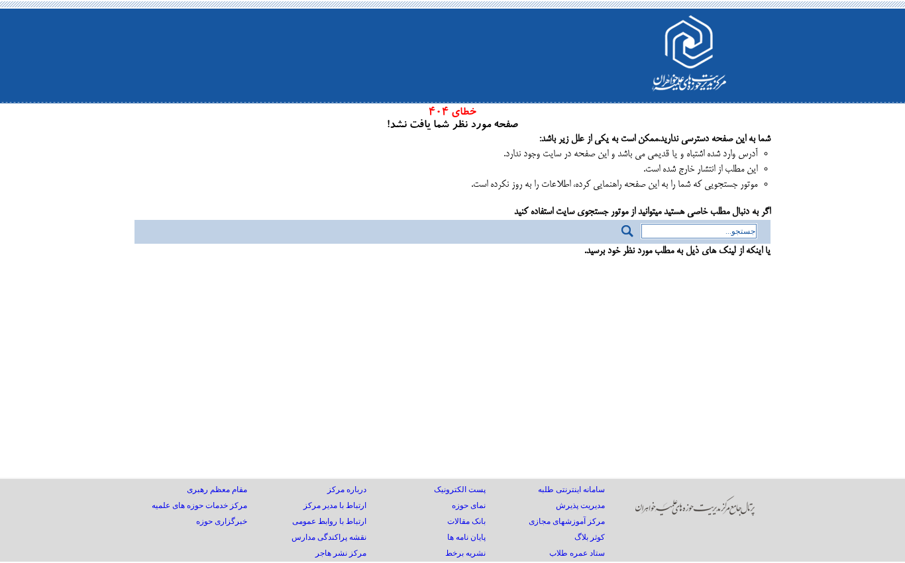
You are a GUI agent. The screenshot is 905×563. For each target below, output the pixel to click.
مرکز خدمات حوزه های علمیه (199, 505)
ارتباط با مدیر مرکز (334, 505)
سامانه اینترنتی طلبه (571, 489)
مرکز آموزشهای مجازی (567, 521)
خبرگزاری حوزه (221, 521)
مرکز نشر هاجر (340, 553)
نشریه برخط (465, 553)
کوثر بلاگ (589, 537)
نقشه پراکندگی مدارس (329, 537)
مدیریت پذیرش (580, 505)
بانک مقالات (466, 521)
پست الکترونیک (460, 489)
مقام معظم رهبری (217, 489)
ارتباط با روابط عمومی (329, 521)
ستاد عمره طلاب (577, 553)
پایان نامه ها (466, 537)
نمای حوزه (469, 505)
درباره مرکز (346, 489)
